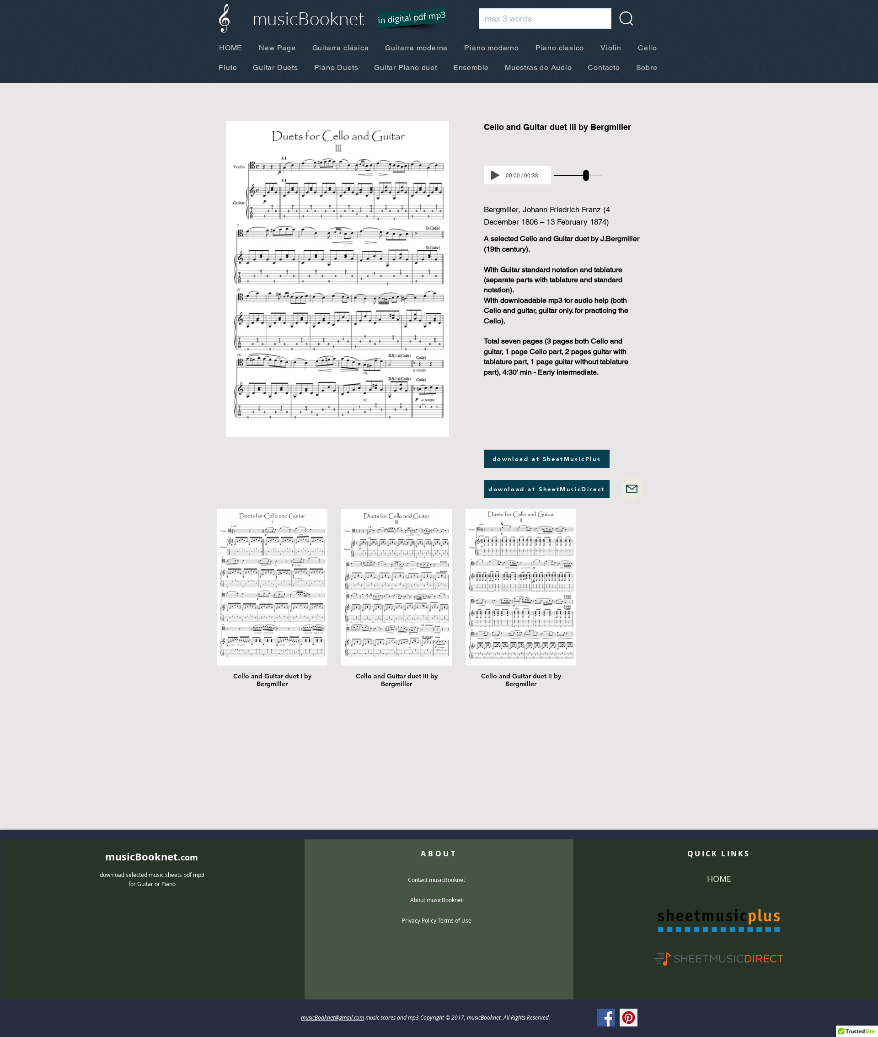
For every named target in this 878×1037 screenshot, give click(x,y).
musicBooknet (308, 18)
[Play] (495, 175)
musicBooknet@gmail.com (332, 1017)
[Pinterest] (628, 1017)
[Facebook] (606, 1017)
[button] (406, 18)
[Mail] (631, 489)
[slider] (586, 175)
